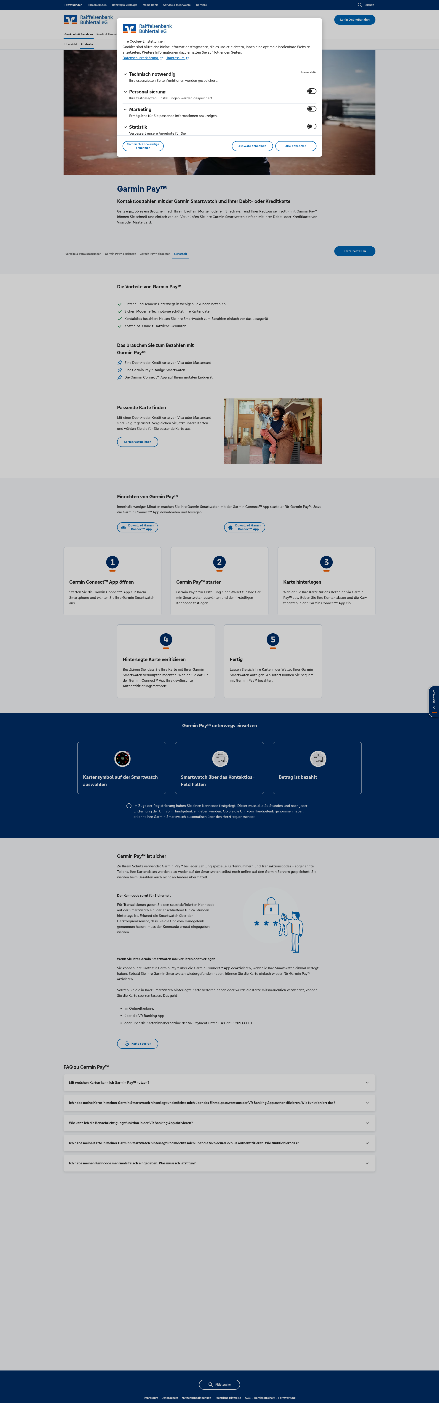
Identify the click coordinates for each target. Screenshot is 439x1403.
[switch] (311, 91)
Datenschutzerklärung (141, 58)
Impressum (175, 58)
